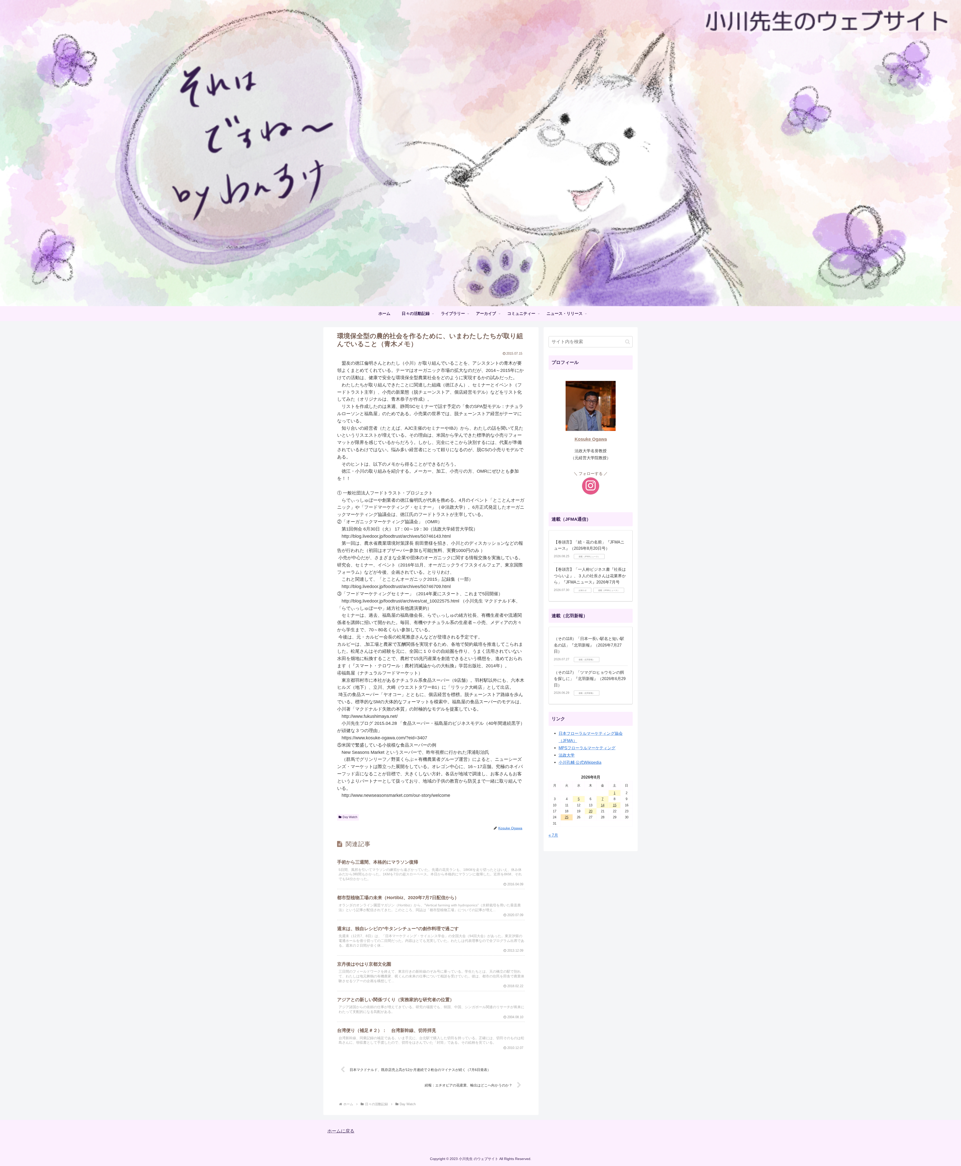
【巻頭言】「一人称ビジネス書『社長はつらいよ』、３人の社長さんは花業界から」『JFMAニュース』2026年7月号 (590, 575)
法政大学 (567, 755)
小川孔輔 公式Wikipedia (580, 762)
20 (590, 811)
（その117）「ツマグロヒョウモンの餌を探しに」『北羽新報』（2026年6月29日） (590, 678)
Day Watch (350, 817)
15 (614, 805)
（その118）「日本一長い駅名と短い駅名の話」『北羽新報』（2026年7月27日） (589, 645)
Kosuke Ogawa (591, 439)
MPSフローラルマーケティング (587, 748)
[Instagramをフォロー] (590, 486)
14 (602, 805)
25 (566, 817)
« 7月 (553, 835)
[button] (627, 342)
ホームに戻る (340, 1130)
